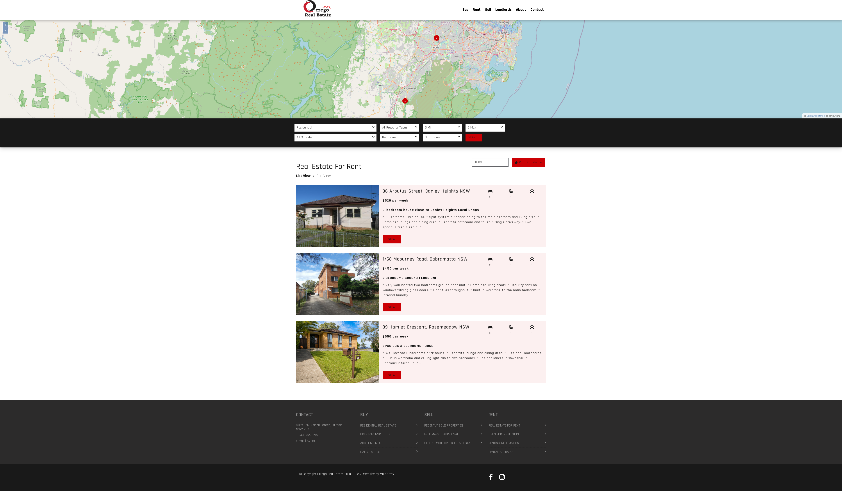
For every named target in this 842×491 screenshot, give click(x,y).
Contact (537, 9)
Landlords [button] (503, 9)
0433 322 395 (308, 435)
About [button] (521, 9)
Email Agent (306, 441)
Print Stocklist (528, 162)
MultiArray (387, 474)
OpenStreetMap (816, 116)
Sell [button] (488, 9)
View (391, 239)
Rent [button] (477, 9)
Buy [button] (465, 9)
